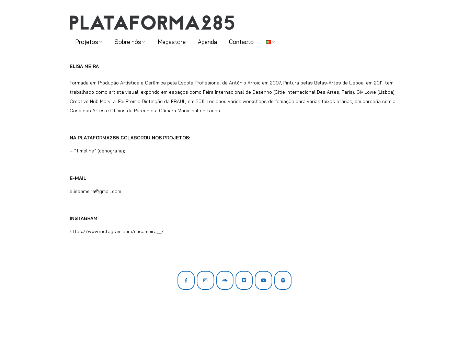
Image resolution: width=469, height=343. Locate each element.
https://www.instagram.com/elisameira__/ (117, 231)
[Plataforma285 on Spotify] (282, 280)
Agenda (207, 41)
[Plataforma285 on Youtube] (263, 280)
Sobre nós (128, 41)
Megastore (172, 41)
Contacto (241, 41)
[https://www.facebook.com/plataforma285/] (186, 280)
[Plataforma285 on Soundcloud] (224, 280)
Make (96, 324)
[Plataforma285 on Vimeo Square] (244, 280)
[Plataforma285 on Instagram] (205, 280)
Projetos (86, 41)
